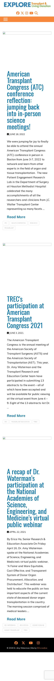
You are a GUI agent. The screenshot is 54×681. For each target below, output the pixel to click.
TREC (35, 422)
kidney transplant (12, 630)
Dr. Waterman (10, 625)
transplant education (20, 422)
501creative (42, 648)
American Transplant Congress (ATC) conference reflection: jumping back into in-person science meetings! (25, 100)
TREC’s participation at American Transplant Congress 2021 (25, 312)
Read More (16, 217)
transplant (9, 228)
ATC (5, 223)
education (24, 625)
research (33, 223)
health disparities (18, 223)
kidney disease (38, 625)
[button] (36, 13)
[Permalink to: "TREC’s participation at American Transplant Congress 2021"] (27, 267)
